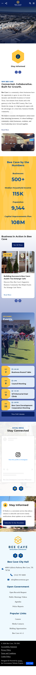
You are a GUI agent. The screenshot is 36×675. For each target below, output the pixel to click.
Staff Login (30, 663)
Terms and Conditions (8, 653)
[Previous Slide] (16, 72)
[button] (18, 371)
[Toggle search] (30, 3)
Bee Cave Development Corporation (13, 479)
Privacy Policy (6, 650)
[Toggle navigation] (2, 3)
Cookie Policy (6, 656)
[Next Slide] (19, 72)
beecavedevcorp (31, 479)
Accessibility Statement (9, 647)
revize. (20, 661)
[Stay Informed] (18, 59)
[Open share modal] (6, 3)
